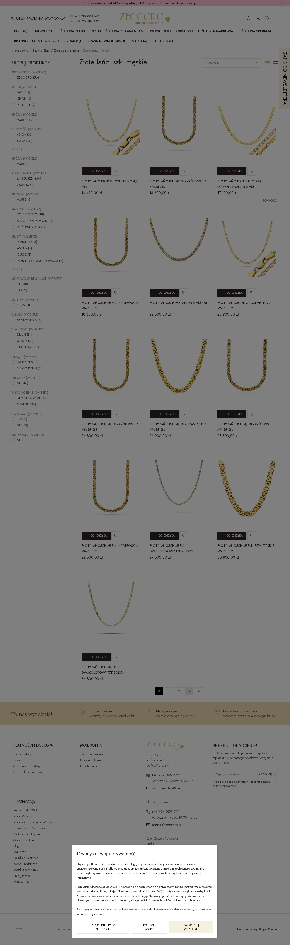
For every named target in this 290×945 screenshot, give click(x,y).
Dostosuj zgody (149, 927)
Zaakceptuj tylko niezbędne (103, 927)
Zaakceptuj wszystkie (191, 927)
